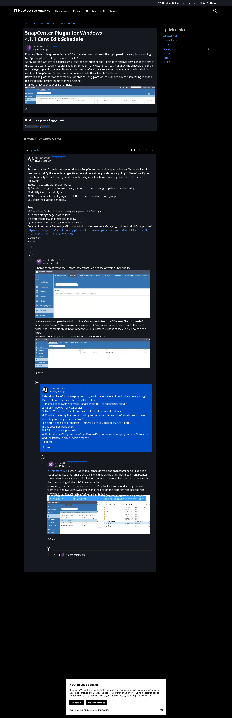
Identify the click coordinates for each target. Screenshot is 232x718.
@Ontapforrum (56, 471)
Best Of (167, 62)
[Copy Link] (47, 49)
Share (29, 109)
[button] (90, 95)
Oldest (38, 150)
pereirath (38, 46)
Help (165, 57)
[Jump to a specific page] (152, 150)
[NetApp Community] (32, 10)
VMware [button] (45, 126)
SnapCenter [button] (32, 126)
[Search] (215, 11)
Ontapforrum (42, 157)
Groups (167, 53)
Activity (167, 44)
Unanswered (186, 48)
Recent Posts (170, 40)
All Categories (170, 35)
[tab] (29, 138)
